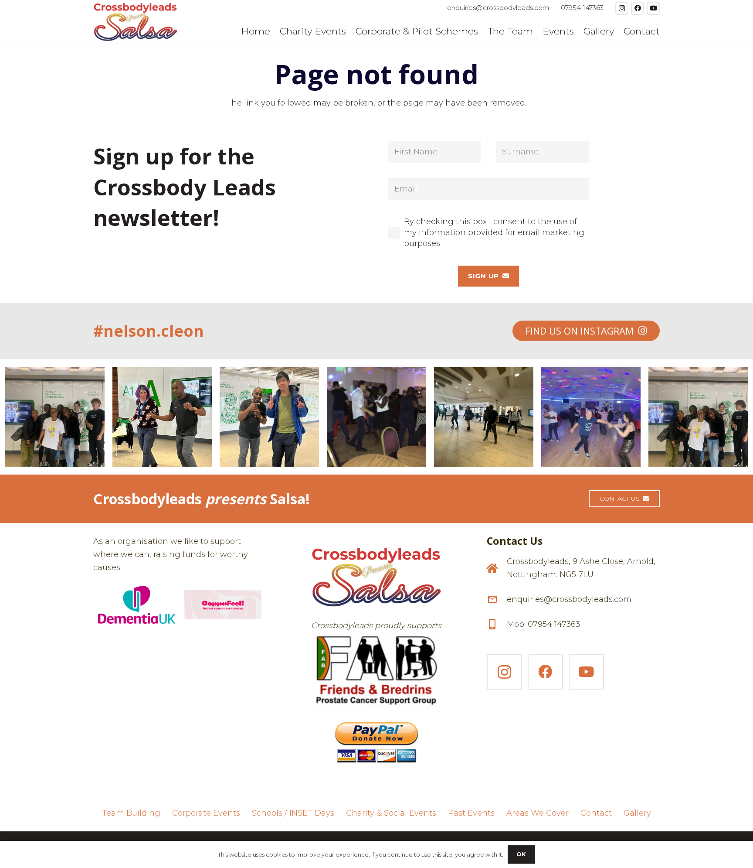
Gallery (637, 813)
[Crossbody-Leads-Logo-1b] (135, 21)
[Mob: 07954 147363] (497, 624)
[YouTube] (653, 8)
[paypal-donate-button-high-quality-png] (376, 738)
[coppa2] (222, 604)
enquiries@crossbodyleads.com (569, 599)
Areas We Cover (537, 813)
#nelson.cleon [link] (148, 331)
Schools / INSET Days (293, 813)
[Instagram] (621, 8)
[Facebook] (637, 8)
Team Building (131, 813)
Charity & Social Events (391, 813)
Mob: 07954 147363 (543, 624)
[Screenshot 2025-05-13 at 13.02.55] (376, 670)
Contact (596, 813)
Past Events (471, 813)
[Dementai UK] (136, 605)
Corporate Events (206, 813)
